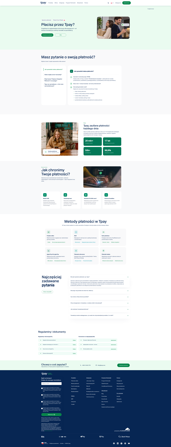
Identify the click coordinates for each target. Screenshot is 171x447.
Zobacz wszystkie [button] (47, 291)
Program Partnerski (106, 378)
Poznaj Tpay (104, 396)
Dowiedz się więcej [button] (47, 35)
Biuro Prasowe (105, 401)
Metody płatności (75, 383)
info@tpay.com (101, 365)
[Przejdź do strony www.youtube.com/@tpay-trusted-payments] (129, 443)
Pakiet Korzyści (105, 383)
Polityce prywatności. (48, 430)
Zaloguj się (118, 2)
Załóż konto (126, 2)
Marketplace (74, 388)
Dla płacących (120, 383)
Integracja (88, 378)
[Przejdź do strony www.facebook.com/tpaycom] (114, 443)
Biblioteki (88, 388)
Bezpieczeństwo (74, 391)
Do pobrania (104, 399)
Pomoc (118, 378)
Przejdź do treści (151, 8)
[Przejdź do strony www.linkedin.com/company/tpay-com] (117, 443)
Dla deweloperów (120, 388)
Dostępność (119, 380)
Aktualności (104, 390)
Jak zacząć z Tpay (90, 380)
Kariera (103, 404)
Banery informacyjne (90, 394)
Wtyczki (88, 386)
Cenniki (72, 404)
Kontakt (118, 396)
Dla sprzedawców (121, 386)
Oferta (72, 396)
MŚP (72, 399)
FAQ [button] (61, 35)
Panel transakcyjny (75, 386)
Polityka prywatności (54, 443)
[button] (111, 2)
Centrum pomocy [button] (123, 365)
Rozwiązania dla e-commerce (92, 391)
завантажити (113, 340)
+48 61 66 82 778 (86, 365)
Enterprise (73, 401)
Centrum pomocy (90, 396)
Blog (103, 393)
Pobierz (74, 340)
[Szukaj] (108, 2)
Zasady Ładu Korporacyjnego (108, 407)
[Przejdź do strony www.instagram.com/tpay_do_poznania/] (121, 443)
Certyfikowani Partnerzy (107, 386)
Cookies (62, 443)
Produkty (73, 378)
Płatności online (74, 380)
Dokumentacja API (90, 383)
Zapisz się (50, 414)
